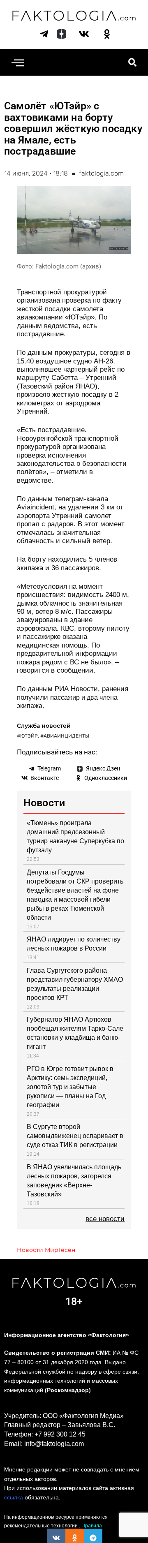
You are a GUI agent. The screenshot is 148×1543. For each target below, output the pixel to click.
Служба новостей (44, 725)
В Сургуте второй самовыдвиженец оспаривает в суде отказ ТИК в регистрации (75, 1135)
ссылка (13, 1497)
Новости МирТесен (46, 1250)
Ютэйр (29, 736)
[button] (17, 62)
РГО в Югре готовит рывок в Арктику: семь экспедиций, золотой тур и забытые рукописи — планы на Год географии (70, 1086)
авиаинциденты (66, 736)
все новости (105, 1219)
